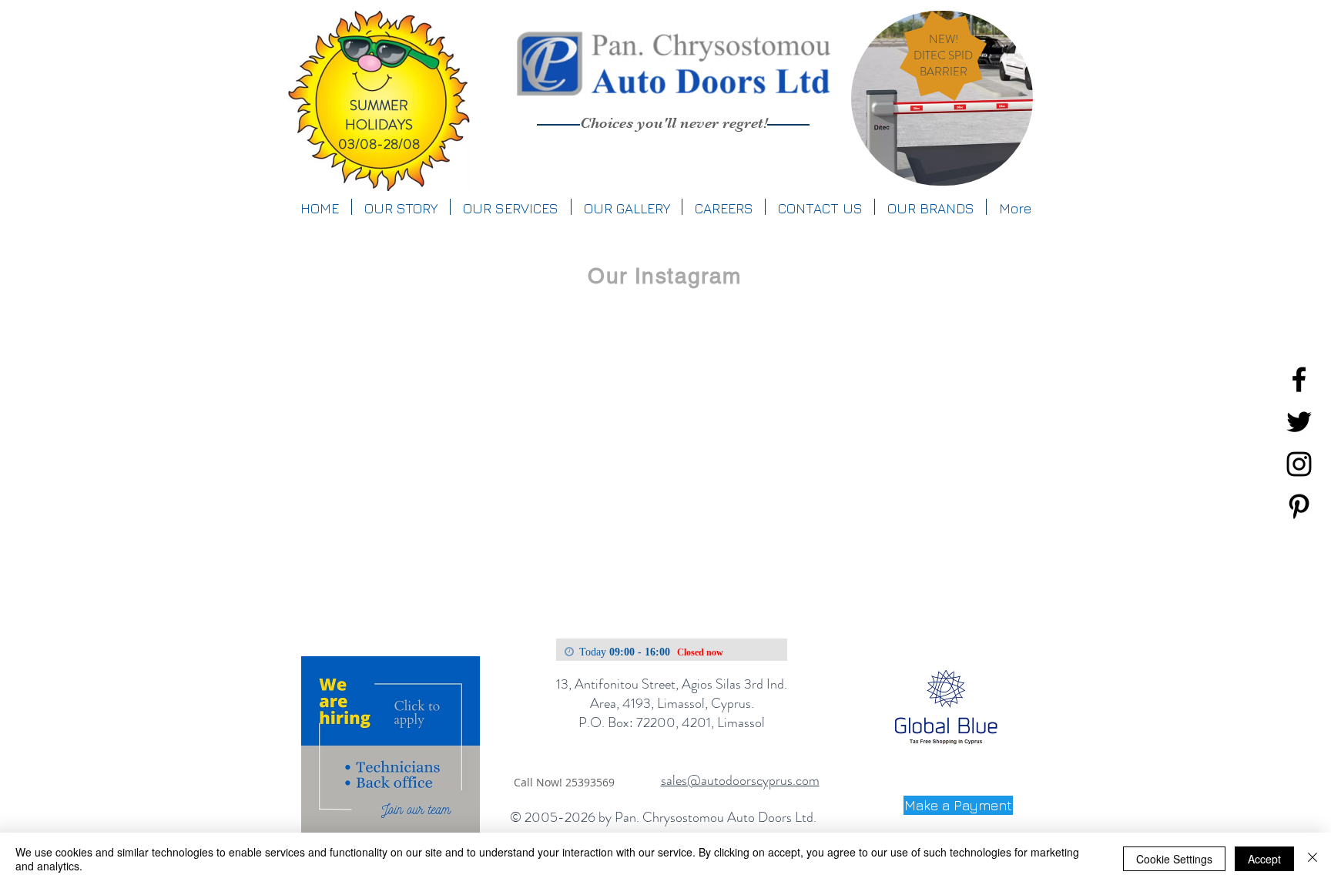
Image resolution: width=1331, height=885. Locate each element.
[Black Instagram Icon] (1299, 464)
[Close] (1312, 859)
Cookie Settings (1174, 859)
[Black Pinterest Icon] (1299, 506)
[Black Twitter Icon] (1299, 421)
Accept (1264, 859)
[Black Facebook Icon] (1299, 379)
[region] (942, 98)
